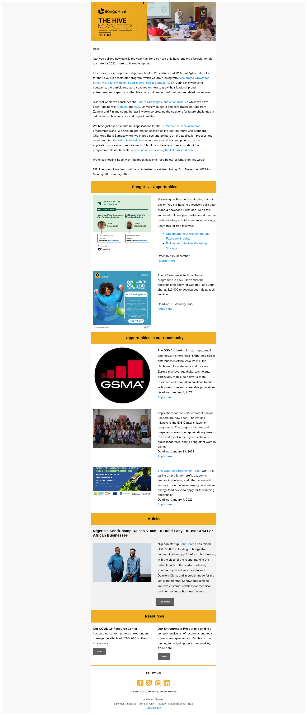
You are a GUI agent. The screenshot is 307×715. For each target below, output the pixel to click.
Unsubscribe (153, 707)
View (99, 651)
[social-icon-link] (140, 683)
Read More (165, 602)
